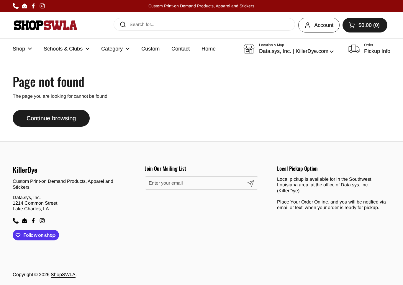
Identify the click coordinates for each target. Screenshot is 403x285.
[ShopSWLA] (45, 25)
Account (323, 25)
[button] (288, 48)
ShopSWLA (63, 274)
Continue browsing (51, 118)
